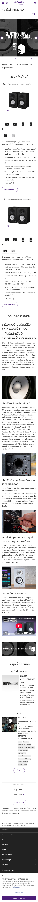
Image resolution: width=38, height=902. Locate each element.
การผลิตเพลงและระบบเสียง (19, 823)
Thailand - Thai (9, 870)
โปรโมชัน (5, 845)
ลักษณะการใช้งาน (23, 64)
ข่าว (3, 840)
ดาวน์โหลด (18, 795)
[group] (7, 124)
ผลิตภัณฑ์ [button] (5, 830)
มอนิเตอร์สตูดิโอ (8, 825)
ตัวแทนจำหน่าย (7, 855)
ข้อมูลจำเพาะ (18, 790)
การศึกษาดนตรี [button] (7, 835)
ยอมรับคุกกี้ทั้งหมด (19, 898)
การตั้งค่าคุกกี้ (16, 887)
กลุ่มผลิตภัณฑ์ (7, 64)
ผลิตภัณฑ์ (31, 823)
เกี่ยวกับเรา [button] (6, 864)
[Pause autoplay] (31, 58)
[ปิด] (3, 876)
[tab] (7, 59)
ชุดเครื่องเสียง (6, 823)
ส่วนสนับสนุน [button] (6, 859)
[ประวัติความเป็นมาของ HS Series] (19, 649)
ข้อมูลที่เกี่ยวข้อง (7, 68)
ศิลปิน (4, 850)
